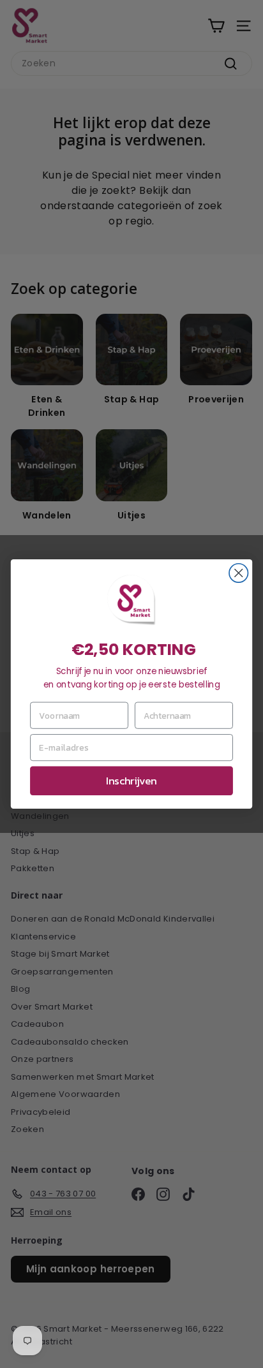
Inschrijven (131, 781)
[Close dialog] (238, 573)
